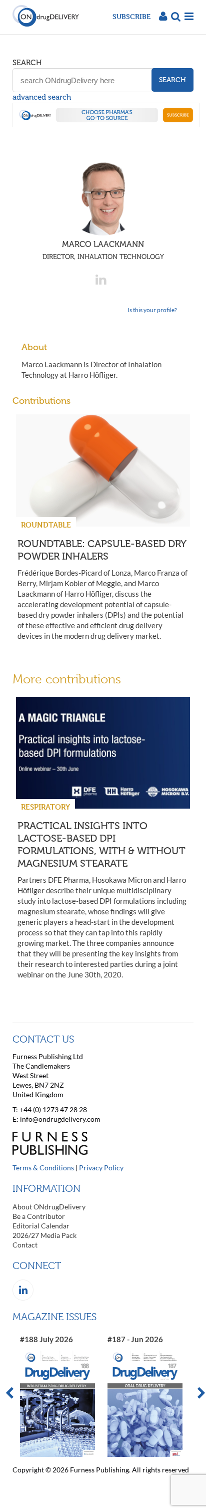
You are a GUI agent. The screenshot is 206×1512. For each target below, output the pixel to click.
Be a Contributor (38, 1216)
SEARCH (27, 62)
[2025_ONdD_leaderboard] (106, 124)
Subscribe (131, 16)
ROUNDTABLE (46, 525)
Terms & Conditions (43, 1167)
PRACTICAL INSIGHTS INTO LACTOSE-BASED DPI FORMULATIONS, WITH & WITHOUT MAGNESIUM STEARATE (102, 844)
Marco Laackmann (103, 250)
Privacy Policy (101, 1167)
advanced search (41, 97)
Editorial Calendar (41, 1225)
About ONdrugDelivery (49, 1206)
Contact (25, 1244)
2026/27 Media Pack (44, 1235)
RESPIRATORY (45, 807)
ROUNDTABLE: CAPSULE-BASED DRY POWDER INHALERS (102, 550)
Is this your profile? (152, 310)
